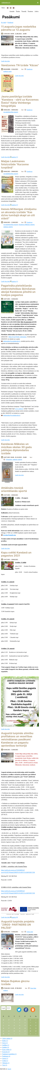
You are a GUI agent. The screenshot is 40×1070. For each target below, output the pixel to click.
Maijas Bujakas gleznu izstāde (15, 983)
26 (3, 1020)
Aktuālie (11, 11)
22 (35, 1028)
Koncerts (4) (6, 1052)
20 (25, 1028)
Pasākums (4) (6, 1056)
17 (8, 1028)
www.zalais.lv (19, 408)
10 (8, 1025)
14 (30, 1025)
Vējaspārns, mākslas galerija (13, 459)
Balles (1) (5, 1040)
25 (14, 1031)
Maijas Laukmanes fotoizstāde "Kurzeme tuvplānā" (15, 164)
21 (30, 1028)
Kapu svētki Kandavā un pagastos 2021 (16, 554)
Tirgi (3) (4, 1065)
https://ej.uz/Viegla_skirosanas (17, 337)
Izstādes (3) (5, 1047)
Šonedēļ (23, 11)
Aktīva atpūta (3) (7, 1038)
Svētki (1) (5, 1060)
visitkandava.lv (5, 2)
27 (8, 1020)
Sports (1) (5, 1058)
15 (35, 1025)
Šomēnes (30, 11)
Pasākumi (10, 22)
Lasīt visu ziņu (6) (9, 917)
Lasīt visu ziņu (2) (9, 205)
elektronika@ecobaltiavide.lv (11, 341)
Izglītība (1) (5, 1045)
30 (25, 1020)
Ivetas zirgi (30, 932)
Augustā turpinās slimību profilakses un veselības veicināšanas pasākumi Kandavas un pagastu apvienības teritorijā (17, 739)
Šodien (18, 11)
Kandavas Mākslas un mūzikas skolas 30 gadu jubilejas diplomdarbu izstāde (16, 448)
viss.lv (9, 1069)
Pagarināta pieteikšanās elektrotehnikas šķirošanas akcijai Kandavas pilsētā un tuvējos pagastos (18, 290)
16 (3, 1028)
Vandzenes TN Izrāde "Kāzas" (20, 65)
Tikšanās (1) (5, 1063)
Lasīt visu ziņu (5, 61)
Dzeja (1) (5, 1043)
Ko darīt (3, 22)
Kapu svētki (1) (6, 1049)
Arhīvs (37, 11)
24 (8, 1031)
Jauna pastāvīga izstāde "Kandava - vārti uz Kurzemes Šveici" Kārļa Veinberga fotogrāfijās (20, 101)
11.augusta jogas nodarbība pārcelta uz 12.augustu (18, 28)
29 (19, 1020)
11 (14, 1025)
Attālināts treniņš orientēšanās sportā (14, 489)
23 (3, 1031)
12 (19, 1025)
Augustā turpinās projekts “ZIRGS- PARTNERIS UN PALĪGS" (17, 924)
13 (25, 1025)
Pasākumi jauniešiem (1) (9, 1054)
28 (14, 1020)
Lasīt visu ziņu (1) (9, 157)
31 (30, 1020)
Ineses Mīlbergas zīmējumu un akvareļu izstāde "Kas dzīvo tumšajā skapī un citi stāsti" (18, 213)
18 (14, 1028)
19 (19, 1028)
